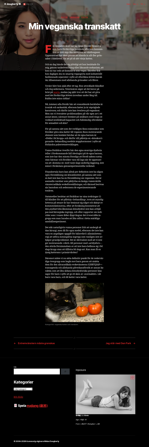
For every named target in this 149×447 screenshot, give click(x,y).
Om (134, 4)
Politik (84, 17)
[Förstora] (101, 286)
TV (141, 4)
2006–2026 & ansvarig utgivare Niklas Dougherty (37, 441)
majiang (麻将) (37, 406)
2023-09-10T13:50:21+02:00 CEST (75, 35)
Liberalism (74, 17)
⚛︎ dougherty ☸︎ (12, 4)
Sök (15, 367)
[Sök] (65, 371)
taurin (56, 92)
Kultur (64, 17)
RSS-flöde (18, 397)
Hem (128, 4)
